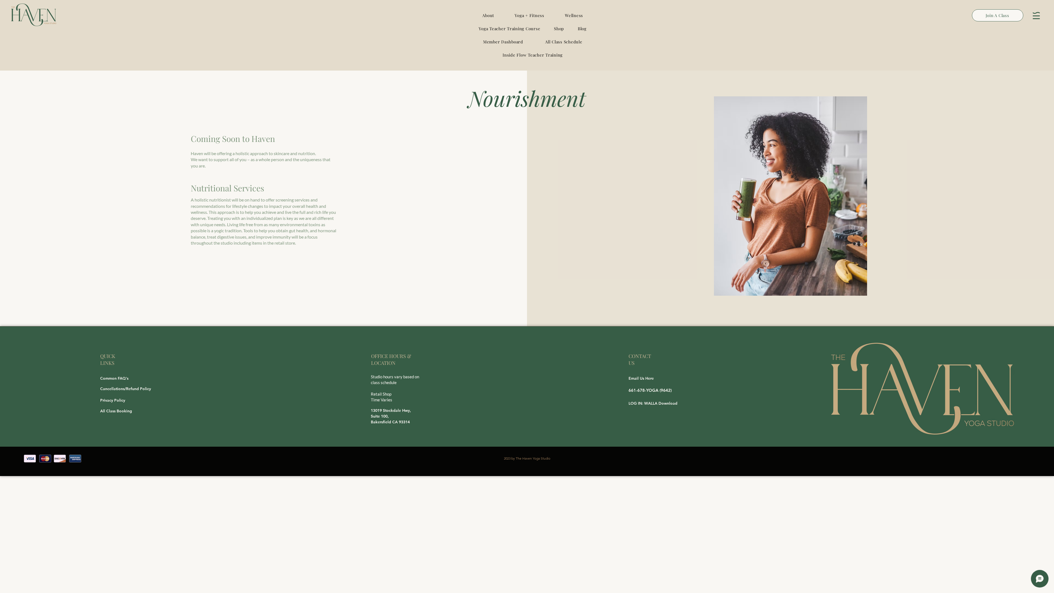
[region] (1036, 15)
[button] (530, 15)
